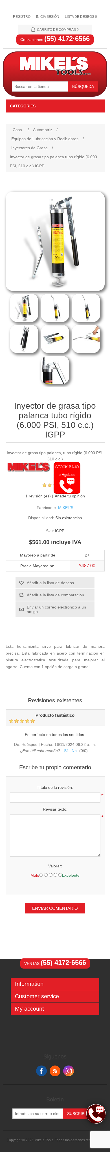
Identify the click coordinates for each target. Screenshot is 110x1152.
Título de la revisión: (55, 787)
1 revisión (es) (38, 496)
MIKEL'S (65, 507)
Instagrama (68, 1071)
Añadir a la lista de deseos (50, 583)
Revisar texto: (55, 809)
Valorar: (55, 866)
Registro (21, 17)
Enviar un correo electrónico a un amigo (56, 609)
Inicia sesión (47, 17)
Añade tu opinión (70, 496)
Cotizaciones (55, 39)
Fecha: (47, 744)
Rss (55, 1071)
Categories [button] (23, 106)
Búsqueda (83, 86)
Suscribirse (80, 1113)
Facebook (41, 1071)
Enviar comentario (55, 908)
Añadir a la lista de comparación (55, 595)
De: (17, 744)
